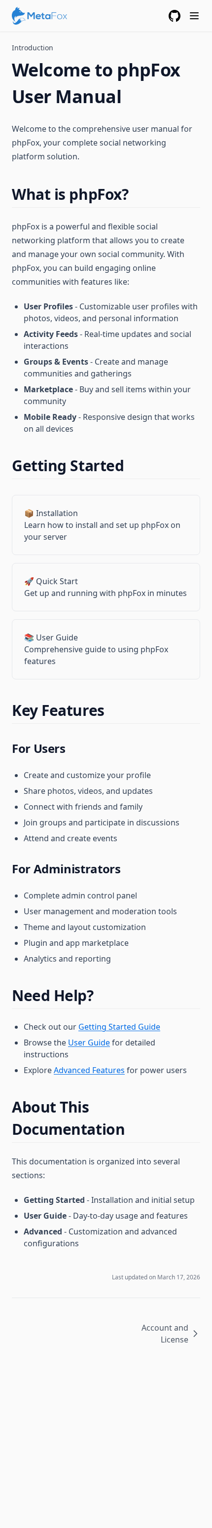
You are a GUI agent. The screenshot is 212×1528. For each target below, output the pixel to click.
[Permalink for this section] (136, 194)
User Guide (89, 1042)
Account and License (164, 1333)
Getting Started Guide (119, 1026)
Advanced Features (89, 1070)
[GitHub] (174, 16)
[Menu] (194, 16)
